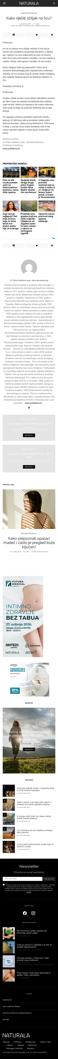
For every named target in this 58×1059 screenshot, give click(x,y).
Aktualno (30, 1048)
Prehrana (17, 1042)
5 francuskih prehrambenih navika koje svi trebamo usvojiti (35, 845)
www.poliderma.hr (11, 148)
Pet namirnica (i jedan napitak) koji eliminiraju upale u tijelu (32, 932)
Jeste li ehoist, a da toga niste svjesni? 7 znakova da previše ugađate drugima (34, 803)
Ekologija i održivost (14, 1048)
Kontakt (6, 1019)
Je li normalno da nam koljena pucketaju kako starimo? (34, 831)
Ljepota (9, 1045)
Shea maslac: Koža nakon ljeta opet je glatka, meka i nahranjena (33, 974)
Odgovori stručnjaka (29, 13)
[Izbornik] (4, 3)
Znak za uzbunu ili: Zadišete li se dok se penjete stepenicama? (34, 946)
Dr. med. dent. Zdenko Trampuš (39, 461)
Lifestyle (20, 1045)
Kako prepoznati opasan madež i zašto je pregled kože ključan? (29, 542)
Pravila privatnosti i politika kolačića (17, 1013)
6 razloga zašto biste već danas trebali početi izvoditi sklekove (34, 817)
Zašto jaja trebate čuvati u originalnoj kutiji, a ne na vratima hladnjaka (35, 789)
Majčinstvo (32, 1045)
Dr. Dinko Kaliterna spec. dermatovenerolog (33, 25)
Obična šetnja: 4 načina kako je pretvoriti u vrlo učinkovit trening (29, 735)
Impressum (7, 1000)
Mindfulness (31, 1042)
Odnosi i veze (45, 1042)
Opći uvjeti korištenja (11, 1006)
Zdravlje (6, 1042)
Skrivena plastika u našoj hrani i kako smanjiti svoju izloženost (33, 959)
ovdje (29, 892)
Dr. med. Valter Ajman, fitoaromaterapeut (33, 429)
